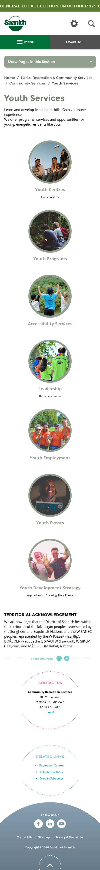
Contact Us (24, 837)
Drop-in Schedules (51, 778)
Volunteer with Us (51, 772)
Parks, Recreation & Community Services (57, 77)
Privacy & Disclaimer (69, 837)
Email (50, 712)
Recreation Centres (51, 765)
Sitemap (44, 837)
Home (9, 77)
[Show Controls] (74, 24)
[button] (91, 23)
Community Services (27, 83)
